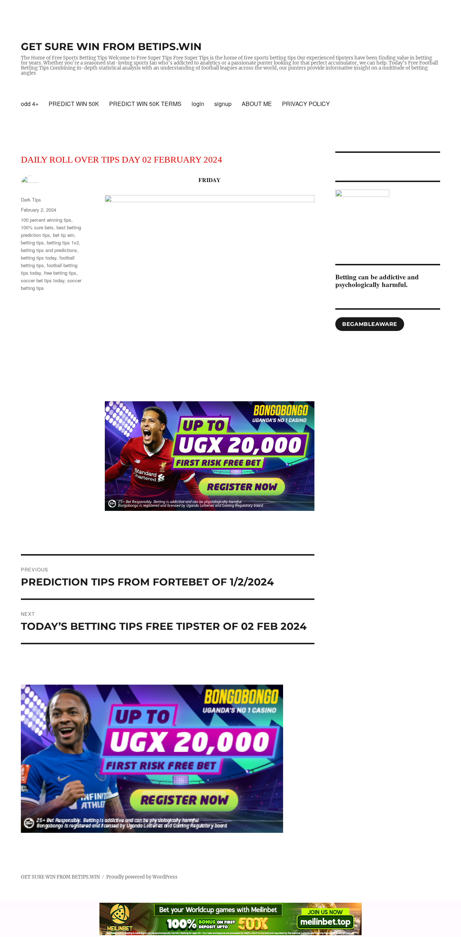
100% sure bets (37, 227)
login (198, 104)
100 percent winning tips (46, 219)
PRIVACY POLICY (306, 104)
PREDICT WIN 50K (74, 104)
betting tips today (39, 257)
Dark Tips (31, 199)
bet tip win (63, 234)
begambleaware (369, 324)
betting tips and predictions (49, 250)
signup (223, 104)
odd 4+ (30, 104)
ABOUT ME (257, 104)
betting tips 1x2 (63, 242)
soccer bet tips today (42, 280)
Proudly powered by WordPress (142, 877)
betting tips (32, 242)
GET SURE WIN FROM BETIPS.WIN (111, 46)
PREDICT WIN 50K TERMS (145, 104)
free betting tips (60, 272)
